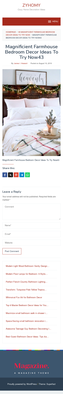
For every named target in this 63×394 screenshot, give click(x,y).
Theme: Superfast (47, 383)
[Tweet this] (10, 174)
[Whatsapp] (27, 174)
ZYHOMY (31, 5)
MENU (55, 21)
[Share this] (4, 174)
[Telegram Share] (21, 174)
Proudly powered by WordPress (22, 383)
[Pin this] (16, 174)
